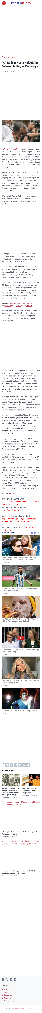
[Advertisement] (21, 31)
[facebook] (7, 765)
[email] (28, 765)
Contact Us (7, 995)
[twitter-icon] (7, 979)
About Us (6, 992)
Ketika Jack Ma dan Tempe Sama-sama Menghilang (29, 791)
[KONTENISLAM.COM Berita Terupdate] (21, 3)
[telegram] (20, 765)
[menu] (4, 3)
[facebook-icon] (3, 979)
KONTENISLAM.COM (10, 149)
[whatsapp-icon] (15, 979)
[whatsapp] (15, 765)
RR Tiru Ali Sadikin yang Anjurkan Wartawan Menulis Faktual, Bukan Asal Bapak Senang (10, 792)
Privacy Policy (8, 1001)
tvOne (11, 493)
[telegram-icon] (11, 979)
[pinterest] (24, 765)
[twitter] (11, 765)
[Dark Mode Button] (39, 3)
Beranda (6, 989)
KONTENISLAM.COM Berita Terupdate (24, 1009)
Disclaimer (7, 998)
